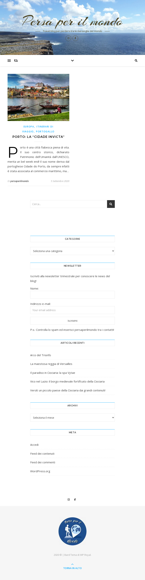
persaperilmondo (19, 181)
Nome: (34, 288)
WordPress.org (40, 471)
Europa (29, 126)
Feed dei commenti (42, 462)
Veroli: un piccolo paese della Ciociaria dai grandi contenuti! (67, 390)
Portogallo (45, 131)
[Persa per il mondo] (72, 531)
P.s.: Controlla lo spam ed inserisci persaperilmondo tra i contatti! (72, 330)
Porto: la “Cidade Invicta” (38, 137)
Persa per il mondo (72, 21)
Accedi (34, 445)
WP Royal (85, 555)
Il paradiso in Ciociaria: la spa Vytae (52, 373)
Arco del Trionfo (40, 355)
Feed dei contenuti (42, 453)
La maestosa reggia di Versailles (51, 364)
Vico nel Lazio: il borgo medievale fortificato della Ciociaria (67, 381)
